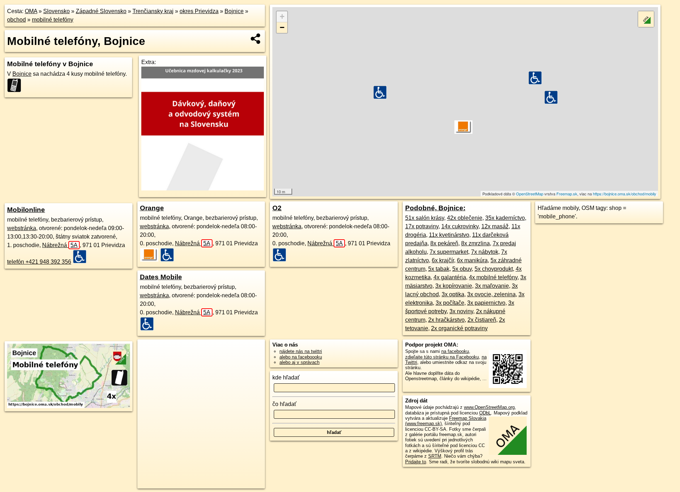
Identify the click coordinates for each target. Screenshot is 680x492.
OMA (31, 11)
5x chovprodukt (494, 269)
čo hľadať (284, 404)
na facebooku (455, 351)
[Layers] (646, 19)
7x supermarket (449, 252)
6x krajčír (443, 260)
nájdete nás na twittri (300, 351)
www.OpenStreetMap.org (489, 407)
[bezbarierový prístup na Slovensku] (82, 256)
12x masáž (495, 226)
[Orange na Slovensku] (149, 255)
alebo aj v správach (299, 362)
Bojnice (234, 11)
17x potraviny (421, 226)
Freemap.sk (566, 193)
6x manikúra (472, 260)
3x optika (453, 294)
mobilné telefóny (52, 20)
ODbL (485, 413)
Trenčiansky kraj (153, 11)
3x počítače (450, 303)
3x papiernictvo (486, 303)
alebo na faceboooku (300, 357)
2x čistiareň (482, 320)
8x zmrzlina (475, 243)
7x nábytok (484, 252)
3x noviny (461, 311)
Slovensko (56, 11)
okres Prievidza (199, 11)
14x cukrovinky (459, 226)
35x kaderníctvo (505, 218)
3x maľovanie (492, 286)
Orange (152, 208)
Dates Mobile (161, 277)
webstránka (21, 228)
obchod (16, 20)
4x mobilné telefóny (493, 277)
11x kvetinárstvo (449, 235)
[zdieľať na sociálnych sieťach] (256, 38)
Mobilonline (26, 209)
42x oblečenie (464, 218)
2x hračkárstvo (446, 320)
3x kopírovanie (453, 286)
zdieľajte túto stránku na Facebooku (442, 357)
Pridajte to (415, 461)
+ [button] (282, 16)
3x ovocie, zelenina (491, 294)
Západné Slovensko (101, 11)
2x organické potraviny (459, 328)
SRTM (434, 456)
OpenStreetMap (529, 193)
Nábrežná (60, 245)
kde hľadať (286, 377)
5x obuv (462, 269)
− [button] (282, 27)
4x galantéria (450, 277)
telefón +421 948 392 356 (39, 262)
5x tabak (438, 269)
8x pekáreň (444, 243)
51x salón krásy (424, 218)
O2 (277, 208)
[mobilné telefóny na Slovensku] (16, 85)
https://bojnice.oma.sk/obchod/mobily (624, 193)
